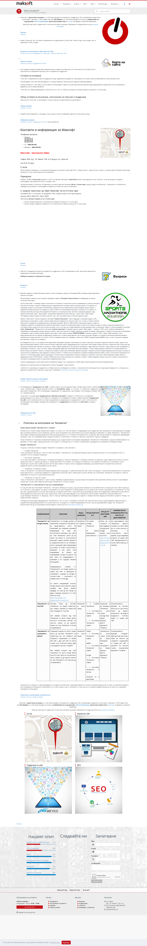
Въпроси (114, 4)
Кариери (53, 905)
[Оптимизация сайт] (98, 790)
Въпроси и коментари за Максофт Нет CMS (36, 51)
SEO (85, 4)
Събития (82, 905)
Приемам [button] (66, 943)
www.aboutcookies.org (75, 505)
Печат (28, 854)
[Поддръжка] (48, 790)
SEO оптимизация (32, 848)
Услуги (76, 4)
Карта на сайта (26, 61)
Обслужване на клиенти (58, 903)
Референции (83, 903)
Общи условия (26, 106)
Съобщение (95, 863)
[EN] (129, 4)
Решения (66, 4)
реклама (70, 21)
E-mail (93, 849)
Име (92, 841)
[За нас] (48, 738)
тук (98, 535)
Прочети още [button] (55, 942)
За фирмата (54, 901)
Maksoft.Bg (62, 890)
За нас (56, 4)
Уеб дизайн (30, 866)
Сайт (92, 4)
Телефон (94, 856)
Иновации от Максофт (87, 907)
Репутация (102, 4)
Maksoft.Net (75, 890)
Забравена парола (27, 120)
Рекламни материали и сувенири (37, 860)
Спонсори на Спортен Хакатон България (74, 370)
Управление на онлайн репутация (37, 842)
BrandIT (86, 890)
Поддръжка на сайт (28, 413)
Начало (23, 32)
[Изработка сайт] (98, 738)
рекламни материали (107, 710)
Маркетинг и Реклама (33, 873)
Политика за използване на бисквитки (35, 695)
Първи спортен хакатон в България (34, 379)
